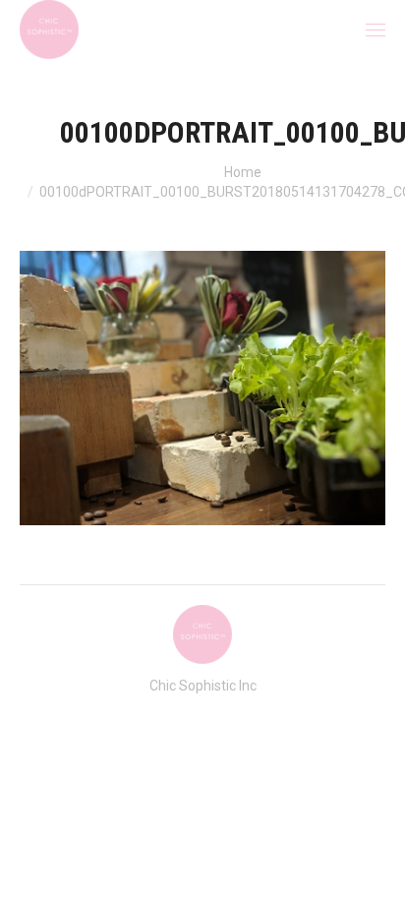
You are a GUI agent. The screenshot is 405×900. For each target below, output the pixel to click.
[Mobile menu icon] (375, 30)
